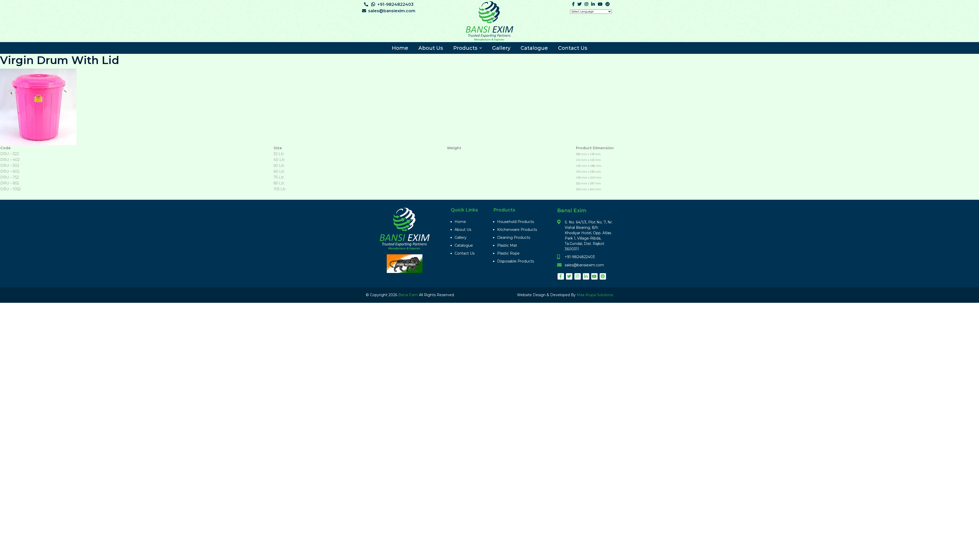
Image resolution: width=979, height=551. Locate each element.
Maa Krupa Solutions (595, 295)
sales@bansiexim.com (391, 10)
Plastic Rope (508, 253)
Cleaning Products (513, 237)
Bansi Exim (408, 295)
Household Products (515, 221)
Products (465, 48)
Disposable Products (515, 261)
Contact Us (572, 48)
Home (400, 48)
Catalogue (534, 48)
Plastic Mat (507, 245)
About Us (430, 48)
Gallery (501, 48)
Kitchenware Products (517, 229)
